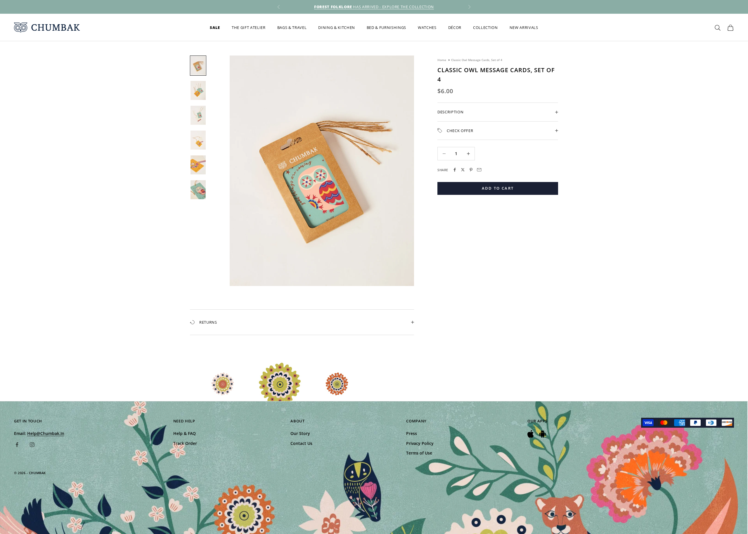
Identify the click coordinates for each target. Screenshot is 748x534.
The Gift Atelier (249, 27)
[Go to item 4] (198, 140)
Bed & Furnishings (386, 27)
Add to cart (498, 188)
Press (411, 433)
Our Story (300, 433)
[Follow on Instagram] (32, 445)
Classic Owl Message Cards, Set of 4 (476, 60)
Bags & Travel (292, 27)
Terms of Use (419, 453)
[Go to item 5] (198, 165)
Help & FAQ (184, 433)
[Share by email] (479, 169)
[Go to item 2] (198, 90)
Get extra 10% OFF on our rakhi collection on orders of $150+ (374, 6)
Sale (215, 27)
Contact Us (301, 443)
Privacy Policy (420, 443)
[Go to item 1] (198, 66)
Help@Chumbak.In (45, 433)
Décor (454, 27)
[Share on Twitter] (462, 169)
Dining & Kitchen (336, 27)
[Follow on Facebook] (17, 445)
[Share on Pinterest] (471, 169)
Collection (485, 27)
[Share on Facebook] (454, 169)
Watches (427, 27)
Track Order (185, 443)
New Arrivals (524, 27)
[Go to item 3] (198, 115)
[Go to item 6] (198, 190)
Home (441, 60)
